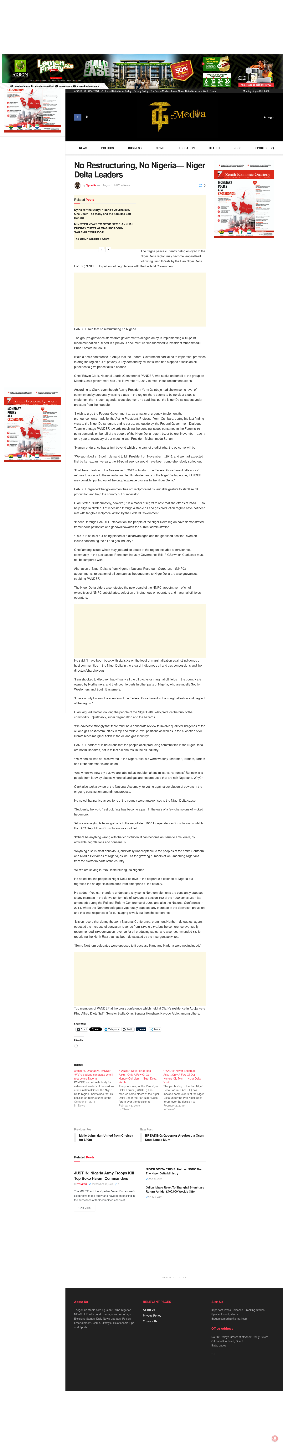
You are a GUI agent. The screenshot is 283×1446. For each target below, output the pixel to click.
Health (214, 148)
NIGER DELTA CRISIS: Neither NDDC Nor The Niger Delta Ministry (174, 1171)
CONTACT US (95, 91)
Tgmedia (91, 185)
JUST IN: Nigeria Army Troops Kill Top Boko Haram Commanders (104, 1175)
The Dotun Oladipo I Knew (92, 238)
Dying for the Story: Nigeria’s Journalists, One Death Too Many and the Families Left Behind (102, 214)
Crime (160, 148)
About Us (149, 1310)
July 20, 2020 (154, 1178)
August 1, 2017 (111, 185)
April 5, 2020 (154, 1196)
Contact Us (150, 1321)
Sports (260, 148)
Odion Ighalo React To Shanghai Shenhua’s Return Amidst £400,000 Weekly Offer (175, 1189)
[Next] (108, 249)
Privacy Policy (141, 91)
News (83, 148)
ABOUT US (80, 91)
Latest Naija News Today (118, 91)
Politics (107, 148)
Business (135, 148)
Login (270, 117)
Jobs (237, 148)
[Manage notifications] (275, 1438)
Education (187, 148)
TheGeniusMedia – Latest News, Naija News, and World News (183, 91)
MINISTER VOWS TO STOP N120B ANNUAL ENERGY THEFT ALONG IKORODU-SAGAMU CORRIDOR (103, 228)
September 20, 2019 (102, 1184)
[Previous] (101, 249)
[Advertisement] (115, 27)
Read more (84, 1207)
